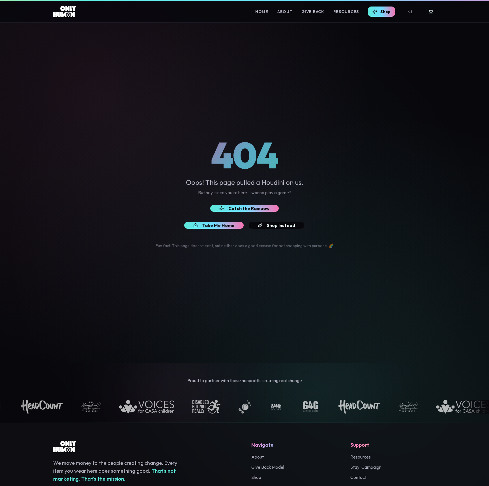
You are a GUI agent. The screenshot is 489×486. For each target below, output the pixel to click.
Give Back (312, 11)
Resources (346, 11)
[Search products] (410, 11)
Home (261, 11)
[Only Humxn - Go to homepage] (64, 11)
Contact (358, 477)
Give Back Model (267, 467)
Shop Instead (281, 225)
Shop (385, 11)
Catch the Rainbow (249, 208)
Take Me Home (218, 225)
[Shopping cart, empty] (431, 12)
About (285, 11)
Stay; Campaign (365, 467)
